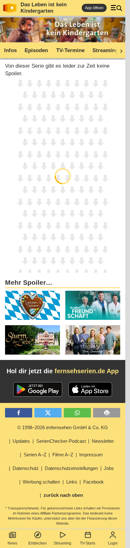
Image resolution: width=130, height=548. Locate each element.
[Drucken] (106, 413)
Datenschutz (26, 468)
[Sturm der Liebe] (32, 340)
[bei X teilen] (48, 413)
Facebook (93, 481)
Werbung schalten (41, 481)
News (12, 543)
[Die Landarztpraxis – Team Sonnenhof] (92, 340)
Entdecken (37, 543)
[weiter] (119, 50)
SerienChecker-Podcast (61, 441)
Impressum (91, 454)
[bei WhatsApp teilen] (77, 413)
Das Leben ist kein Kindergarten (44, 8)
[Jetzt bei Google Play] (37, 389)
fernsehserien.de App (87, 371)
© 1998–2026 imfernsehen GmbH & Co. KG (62, 427)
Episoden (36, 50)
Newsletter (103, 441)
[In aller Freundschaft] (92, 305)
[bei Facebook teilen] (18, 413)
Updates (21, 441)
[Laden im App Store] (90, 389)
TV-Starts (87, 543)
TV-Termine (70, 50)
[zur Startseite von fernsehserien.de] (9, 8)
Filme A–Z (62, 454)
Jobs (109, 468)
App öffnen (94, 8)
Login (113, 543)
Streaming (62, 543)
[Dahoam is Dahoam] (32, 305)
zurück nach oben (63, 495)
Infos (10, 50)
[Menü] (116, 8)
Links (71, 481)
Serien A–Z (35, 454)
